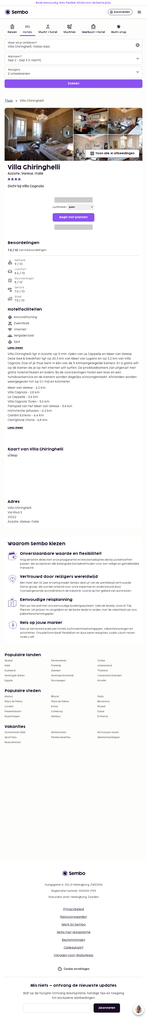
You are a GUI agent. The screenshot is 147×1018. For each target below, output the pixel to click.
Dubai (100, 711)
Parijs (100, 696)
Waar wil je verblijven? (22, 42)
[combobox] (70, 47)
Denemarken (58, 660)
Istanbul (55, 716)
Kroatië (101, 680)
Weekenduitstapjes (108, 737)
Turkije (101, 660)
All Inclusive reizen (108, 732)
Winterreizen (58, 732)
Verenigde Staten (15, 675)
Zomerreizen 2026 (15, 732)
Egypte (9, 680)
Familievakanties (60, 737)
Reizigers (14, 69)
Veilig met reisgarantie (74, 932)
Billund (55, 696)
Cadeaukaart (73, 948)
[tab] (12, 29)
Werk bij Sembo (73, 924)
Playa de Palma (13, 701)
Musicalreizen (13, 742)
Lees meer (15, 348)
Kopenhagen (12, 716)
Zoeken (73, 83)
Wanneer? (14, 56)
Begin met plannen (73, 217)
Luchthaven (59, 207)
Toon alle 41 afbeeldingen (115, 153)
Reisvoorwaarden (73, 917)
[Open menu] (139, 12)
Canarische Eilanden (109, 675)
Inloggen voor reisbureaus (73, 955)
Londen (9, 706)
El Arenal (102, 716)
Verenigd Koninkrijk (62, 675)
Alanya (9, 696)
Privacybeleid (73, 909)
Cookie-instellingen (77, 968)
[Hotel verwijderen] (137, 45)
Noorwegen (58, 680)
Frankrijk (56, 665)
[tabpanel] (73, 63)
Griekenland (104, 665)
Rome (54, 706)
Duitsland (10, 670)
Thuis (9, 101)
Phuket (101, 706)
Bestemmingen (73, 940)
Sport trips (10, 737)
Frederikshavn (13, 711)
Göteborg (57, 711)
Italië (7, 665)
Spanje (9, 660)
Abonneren (106, 1008)
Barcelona (103, 701)
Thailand (102, 670)
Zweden (56, 670)
